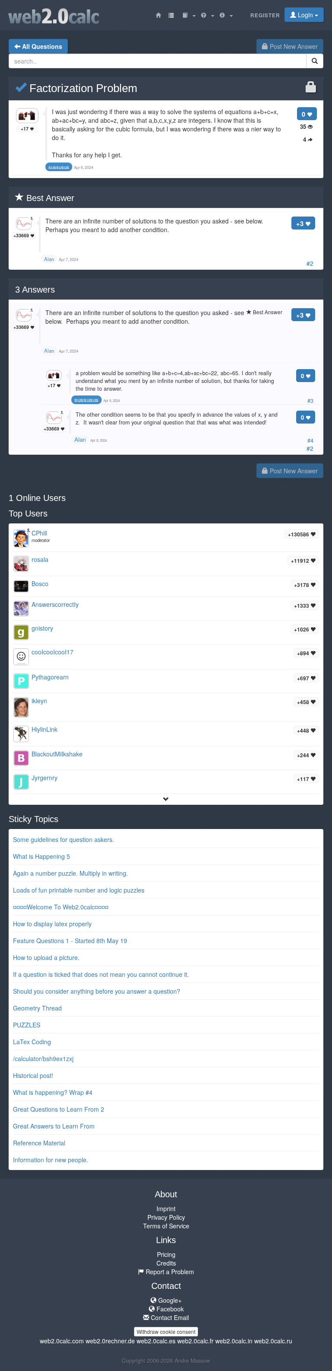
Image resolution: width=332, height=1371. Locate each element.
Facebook (169, 1308)
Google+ (169, 1300)
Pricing (166, 1254)
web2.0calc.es (156, 1340)
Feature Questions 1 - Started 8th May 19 (70, 940)
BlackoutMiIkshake (57, 753)
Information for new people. (50, 1159)
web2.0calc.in (233, 1340)
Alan (80, 439)
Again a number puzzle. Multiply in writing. (70, 873)
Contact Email (169, 1317)
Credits (166, 1263)
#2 (309, 263)
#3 (310, 401)
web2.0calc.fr (195, 1340)
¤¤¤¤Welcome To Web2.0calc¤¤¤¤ (61, 906)
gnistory (42, 628)
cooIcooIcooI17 (52, 651)
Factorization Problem (81, 88)
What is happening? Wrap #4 (53, 1092)
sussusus (86, 399)
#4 (310, 440)
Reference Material (39, 1142)
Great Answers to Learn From (54, 1126)
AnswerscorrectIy (55, 604)
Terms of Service (166, 1225)
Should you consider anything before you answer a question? (96, 991)
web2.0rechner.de (110, 1340)
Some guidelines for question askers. (63, 839)
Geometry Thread (37, 1008)
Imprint (166, 1208)
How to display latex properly (52, 923)
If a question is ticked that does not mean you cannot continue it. (101, 974)
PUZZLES (26, 1024)
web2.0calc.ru (273, 1340)
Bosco (40, 583)
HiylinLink (44, 729)
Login (305, 14)
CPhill (39, 533)
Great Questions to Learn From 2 (58, 1109)
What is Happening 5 (41, 856)
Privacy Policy (166, 1217)
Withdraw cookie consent (166, 1331)
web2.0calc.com (62, 1340)
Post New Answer (293, 46)
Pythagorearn (50, 677)
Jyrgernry (44, 777)
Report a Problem (169, 1271)
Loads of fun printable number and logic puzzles (78, 890)
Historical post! (33, 1075)
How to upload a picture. (46, 957)
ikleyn (39, 700)
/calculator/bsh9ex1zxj (43, 1058)
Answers (35, 289)
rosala (40, 559)
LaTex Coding (32, 1041)
